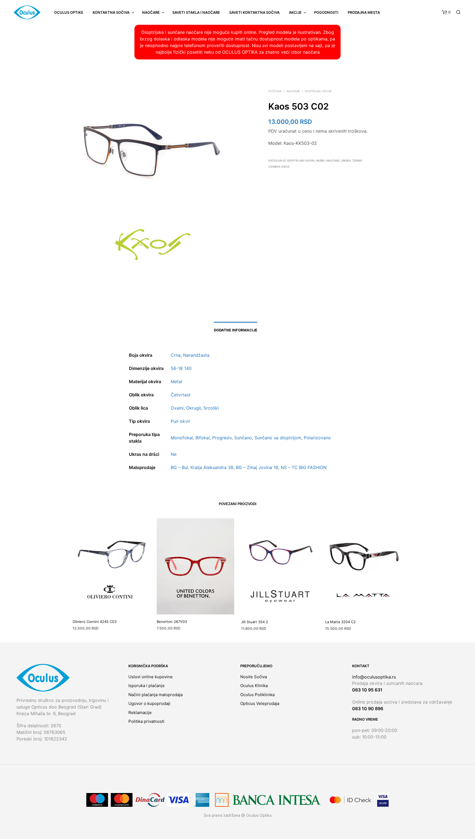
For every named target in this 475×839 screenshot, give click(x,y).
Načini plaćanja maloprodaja (155, 694)
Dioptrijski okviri (318, 91)
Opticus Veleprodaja (259, 703)
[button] (446, 12)
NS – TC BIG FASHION (304, 467)
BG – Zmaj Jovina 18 (257, 467)
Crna (176, 355)
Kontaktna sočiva (111, 12)
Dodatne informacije (235, 330)
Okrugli (193, 408)
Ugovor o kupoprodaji (149, 703)
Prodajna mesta (364, 12)
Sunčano (243, 437)
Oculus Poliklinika (257, 694)
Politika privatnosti (146, 721)
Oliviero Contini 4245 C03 (95, 621)
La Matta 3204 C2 (340, 622)
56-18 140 (181, 368)
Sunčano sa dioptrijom (278, 437)
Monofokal (182, 437)
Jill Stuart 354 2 (254, 622)
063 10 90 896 (367, 708)
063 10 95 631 (367, 690)
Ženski (357, 160)
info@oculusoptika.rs (374, 677)
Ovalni (177, 408)
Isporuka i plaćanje (146, 685)
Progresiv (222, 437)
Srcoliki (211, 408)
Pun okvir (180, 421)
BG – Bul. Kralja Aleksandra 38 (202, 467)
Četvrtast (180, 394)
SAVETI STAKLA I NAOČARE (196, 12)
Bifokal (202, 437)
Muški (320, 160)
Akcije (295, 12)
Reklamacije (140, 712)
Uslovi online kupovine (150, 676)
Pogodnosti (326, 12)
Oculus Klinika (254, 685)
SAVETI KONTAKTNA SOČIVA (254, 12)
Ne (173, 454)
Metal (176, 381)
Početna (274, 91)
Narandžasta (196, 355)
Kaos (285, 166)
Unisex (346, 160)
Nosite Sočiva (253, 676)
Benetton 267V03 (172, 621)
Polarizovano (317, 437)
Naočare (151, 12)
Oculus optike (68, 12)
